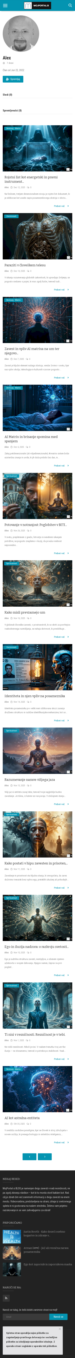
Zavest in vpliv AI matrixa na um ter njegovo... (32, 351)
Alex (7, 187)
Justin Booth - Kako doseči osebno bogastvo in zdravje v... (44, 1233)
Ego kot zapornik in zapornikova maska (48, 1264)
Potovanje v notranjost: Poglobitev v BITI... (36, 525)
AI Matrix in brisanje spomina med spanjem (31, 439)
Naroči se (58, 1316)
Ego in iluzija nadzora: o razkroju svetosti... (37, 947)
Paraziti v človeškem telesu (25, 265)
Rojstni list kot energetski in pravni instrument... (31, 179)
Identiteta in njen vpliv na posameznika (35, 696)
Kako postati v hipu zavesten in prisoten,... (36, 863)
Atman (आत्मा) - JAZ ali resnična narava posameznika (46, 1250)
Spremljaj (15, 79)
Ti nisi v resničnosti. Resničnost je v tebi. (35, 1035)
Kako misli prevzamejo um (25, 612)
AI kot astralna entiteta (22, 1118)
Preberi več (59, 206)
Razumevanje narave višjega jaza (30, 780)
